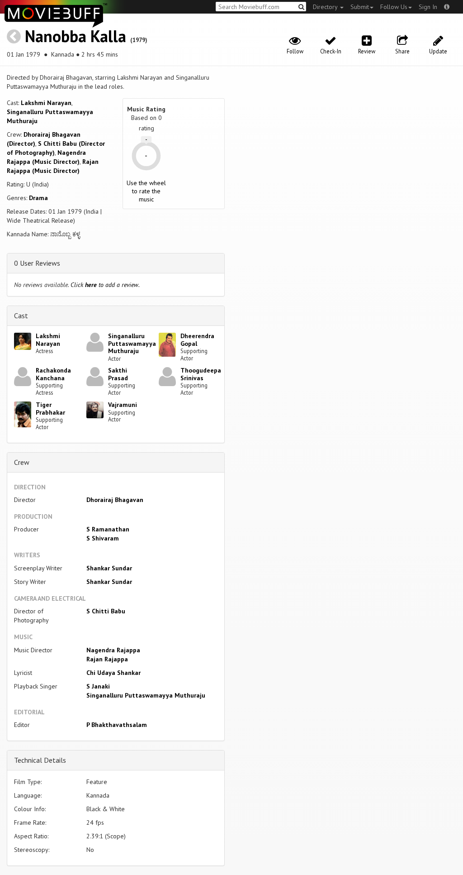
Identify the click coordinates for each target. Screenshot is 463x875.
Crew (21, 462)
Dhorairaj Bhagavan (114, 500)
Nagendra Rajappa (113, 650)
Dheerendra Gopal (197, 340)
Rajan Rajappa (107, 659)
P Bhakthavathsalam (116, 725)
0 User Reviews (37, 263)
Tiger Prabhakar (50, 408)
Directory (326, 7)
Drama (38, 198)
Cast (21, 315)
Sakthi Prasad (118, 374)
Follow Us (393, 7)
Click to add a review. (105, 285)
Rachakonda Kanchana (53, 374)
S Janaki (98, 686)
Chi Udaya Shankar (113, 673)
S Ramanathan (107, 529)
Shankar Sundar (109, 568)
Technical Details (40, 760)
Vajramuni (122, 405)
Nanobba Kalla (75, 36)
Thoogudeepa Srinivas (200, 374)
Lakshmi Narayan (46, 103)
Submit (359, 7)
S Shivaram (102, 538)
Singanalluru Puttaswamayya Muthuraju (132, 343)
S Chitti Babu (105, 611)
